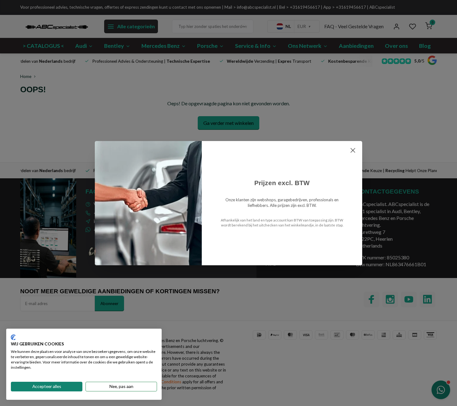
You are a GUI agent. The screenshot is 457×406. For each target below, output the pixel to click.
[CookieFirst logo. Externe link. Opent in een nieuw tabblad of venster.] (13, 337)
